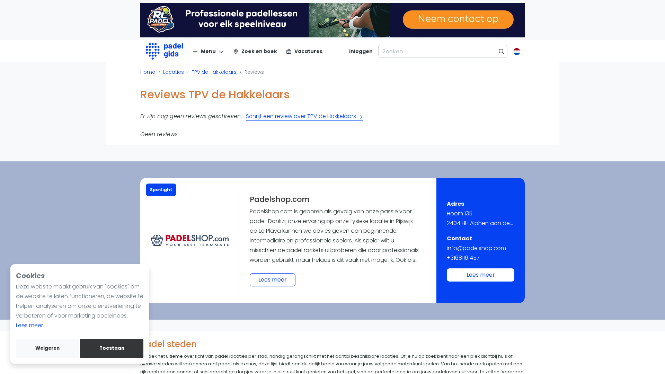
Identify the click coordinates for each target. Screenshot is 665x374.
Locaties (173, 72)
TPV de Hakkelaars (214, 72)
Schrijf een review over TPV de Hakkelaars (301, 116)
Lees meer (29, 325)
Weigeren (47, 348)
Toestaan (111, 348)
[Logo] (164, 51)
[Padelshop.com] (190, 240)
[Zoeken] (501, 51)
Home (147, 72)
